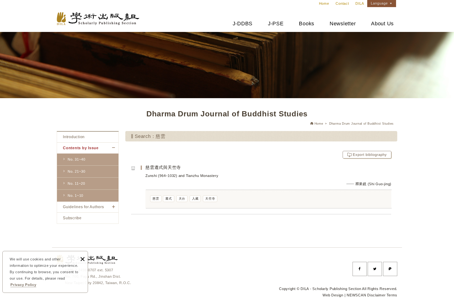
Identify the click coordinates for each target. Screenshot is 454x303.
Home (324, 3)
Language (379, 3)
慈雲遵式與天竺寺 (271, 189)
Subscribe (72, 218)
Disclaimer (376, 295)
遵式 (168, 198)
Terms (392, 295)
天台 (182, 198)
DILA (359, 3)
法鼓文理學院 (98, 18)
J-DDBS (243, 23)
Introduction (74, 137)
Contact (342, 3)
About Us (382, 23)
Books (306, 23)
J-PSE (276, 23)
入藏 (195, 198)
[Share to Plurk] (390, 269)
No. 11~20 (76, 183)
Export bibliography (370, 155)
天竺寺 (210, 198)
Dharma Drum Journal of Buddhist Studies (361, 123)
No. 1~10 (75, 195)
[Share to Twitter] (375, 269)
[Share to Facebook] (360, 269)
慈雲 (156, 198)
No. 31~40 (76, 159)
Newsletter (343, 23)
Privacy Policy (23, 285)
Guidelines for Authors (83, 207)
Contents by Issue (81, 148)
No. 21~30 (76, 171)
